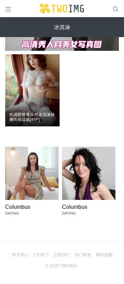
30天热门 (20, 254)
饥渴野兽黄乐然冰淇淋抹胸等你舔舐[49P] (32, 117)
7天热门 (41, 254)
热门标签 (83, 254)
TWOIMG (68, 265)
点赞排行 (61, 254)
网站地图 (104, 254)
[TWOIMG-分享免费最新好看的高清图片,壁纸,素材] (62, 8)
